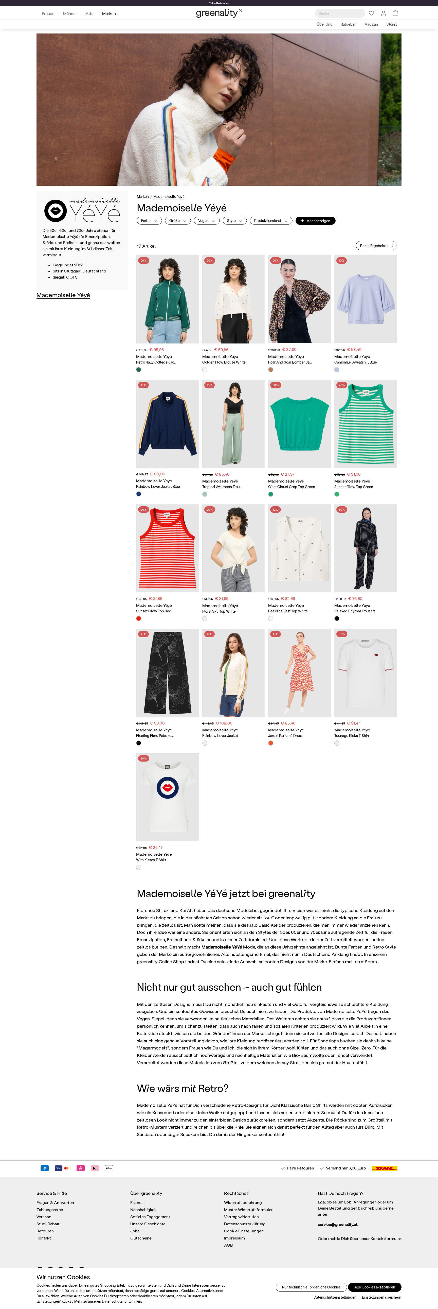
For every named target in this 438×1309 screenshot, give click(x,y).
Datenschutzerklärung (245, 1223)
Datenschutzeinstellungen (335, 1297)
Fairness (137, 1202)
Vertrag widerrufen (241, 1216)
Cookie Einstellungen (244, 1230)
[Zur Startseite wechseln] (219, 13)
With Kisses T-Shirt (151, 860)
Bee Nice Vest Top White (288, 611)
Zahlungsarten (49, 1209)
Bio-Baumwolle (308, 1055)
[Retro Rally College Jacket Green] (167, 299)
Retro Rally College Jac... (156, 362)
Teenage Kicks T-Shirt (351, 735)
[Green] (138, 369)
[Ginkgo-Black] (138, 743)
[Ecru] (204, 743)
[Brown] (270, 369)
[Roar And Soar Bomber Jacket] (299, 299)
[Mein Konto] (383, 13)
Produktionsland (268, 220)
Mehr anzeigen (315, 220)
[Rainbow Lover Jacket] (233, 673)
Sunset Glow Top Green (353, 487)
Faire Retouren (300, 1167)
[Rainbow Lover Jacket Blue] (167, 424)
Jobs (135, 1230)
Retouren (45, 1230)
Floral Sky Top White (219, 611)
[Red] (138, 618)
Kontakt (43, 1237)
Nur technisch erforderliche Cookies (311, 1287)
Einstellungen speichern (381, 1297)
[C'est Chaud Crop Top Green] (299, 424)
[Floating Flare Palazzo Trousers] (167, 673)
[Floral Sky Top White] (233, 548)
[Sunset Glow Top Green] (365, 424)
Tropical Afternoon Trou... (222, 487)
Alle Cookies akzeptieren (374, 1287)
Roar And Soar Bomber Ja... (290, 362)
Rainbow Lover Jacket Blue (158, 486)
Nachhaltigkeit (143, 1209)
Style (231, 220)
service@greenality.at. (338, 1224)
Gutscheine (141, 1237)
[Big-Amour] (270, 743)
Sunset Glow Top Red (153, 611)
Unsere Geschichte (148, 1223)
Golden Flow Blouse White (224, 362)
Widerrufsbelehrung (243, 1202)
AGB (228, 1245)
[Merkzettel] (371, 13)
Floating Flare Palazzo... (155, 735)
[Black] (336, 618)
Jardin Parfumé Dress (285, 735)
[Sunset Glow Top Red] (167, 548)
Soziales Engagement (150, 1216)
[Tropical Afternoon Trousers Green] (233, 424)
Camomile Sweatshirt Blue (355, 362)
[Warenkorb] (395, 13)
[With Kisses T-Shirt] (167, 797)
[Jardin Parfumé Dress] (299, 673)
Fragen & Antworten (55, 1202)
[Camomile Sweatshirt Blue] (365, 299)
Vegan (203, 220)
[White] (204, 369)
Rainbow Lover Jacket (220, 735)
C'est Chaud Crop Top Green (291, 487)
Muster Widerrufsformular (248, 1209)
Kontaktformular (386, 1238)
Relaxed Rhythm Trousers (355, 611)
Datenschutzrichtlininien (121, 1301)
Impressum (234, 1237)
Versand (333, 1167)
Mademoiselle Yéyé (63, 294)
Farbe (146, 220)
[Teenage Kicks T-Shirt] (365, 673)
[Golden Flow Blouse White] (233, 299)
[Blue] (336, 369)
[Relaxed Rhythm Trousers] (365, 548)
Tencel (342, 1055)
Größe (174, 220)
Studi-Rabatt (48, 1223)
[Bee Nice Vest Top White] (299, 548)
